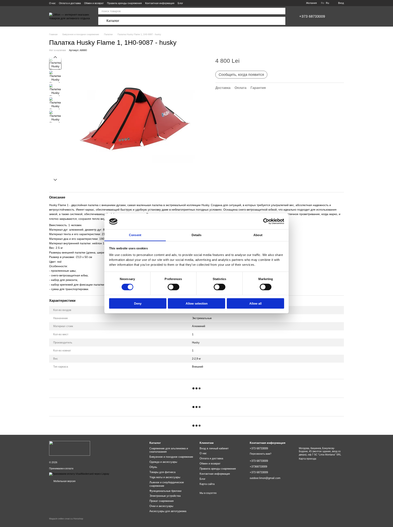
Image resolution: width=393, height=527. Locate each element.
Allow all (255, 303)
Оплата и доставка (70, 3)
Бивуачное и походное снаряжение (171, 456)
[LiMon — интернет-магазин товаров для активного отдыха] (69, 448)
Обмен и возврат (94, 3)
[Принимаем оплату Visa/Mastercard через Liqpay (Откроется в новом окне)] (79, 473)
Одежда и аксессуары (163, 461)
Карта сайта (207, 484)
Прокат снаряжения (161, 500)
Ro (322, 3)
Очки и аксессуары (161, 506)
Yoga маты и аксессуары (164, 477)
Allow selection (197, 303)
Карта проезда (307, 458)
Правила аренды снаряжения (124, 3)
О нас (52, 3)
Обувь (153, 467)
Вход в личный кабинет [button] (214, 448)
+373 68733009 (312, 16)
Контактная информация (159, 3)
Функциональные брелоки (165, 490)
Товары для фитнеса (162, 472)
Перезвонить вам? (260, 453)
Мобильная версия (64, 481)
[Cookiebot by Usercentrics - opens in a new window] (266, 221)
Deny (137, 303)
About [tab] (257, 235)
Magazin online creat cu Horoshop (66, 518)
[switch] (173, 287)
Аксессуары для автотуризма (167, 511)
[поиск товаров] (282, 11)
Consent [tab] (135, 235)
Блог (180, 3)
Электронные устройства (165, 495)
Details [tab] (197, 235)
